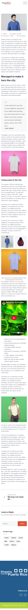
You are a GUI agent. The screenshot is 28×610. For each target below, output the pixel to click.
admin (5, 34)
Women (14, 545)
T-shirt (11, 36)
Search (22, 523)
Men (6, 541)
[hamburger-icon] (25, 2)
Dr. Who (23, 47)
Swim (18, 541)
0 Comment (22, 36)
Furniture (5, 36)
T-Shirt (7, 545)
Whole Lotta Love (15, 281)
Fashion (13, 537)
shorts (12, 541)
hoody (20, 537)
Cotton (6, 537)
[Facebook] (21, 594)
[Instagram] (25, 594)
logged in (11, 515)
